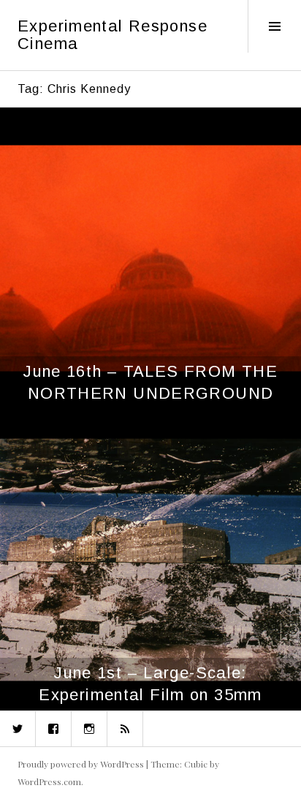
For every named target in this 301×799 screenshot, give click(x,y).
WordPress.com (49, 781)
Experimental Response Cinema (112, 35)
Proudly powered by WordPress (81, 764)
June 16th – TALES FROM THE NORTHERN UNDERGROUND (150, 382)
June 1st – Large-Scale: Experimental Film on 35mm (150, 684)
